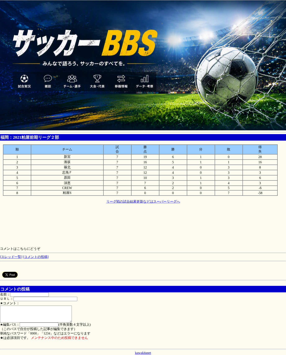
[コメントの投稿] (36, 257)
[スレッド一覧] (11, 257)
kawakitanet (143, 353)
